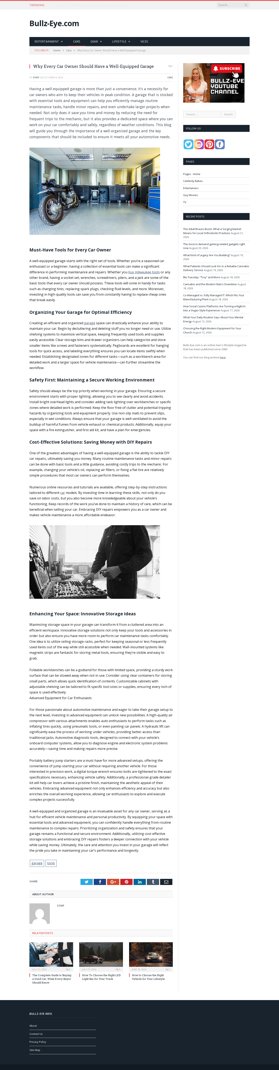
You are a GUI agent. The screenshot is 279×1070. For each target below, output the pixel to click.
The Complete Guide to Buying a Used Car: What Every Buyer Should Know (51, 978)
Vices (144, 41)
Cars (76, 41)
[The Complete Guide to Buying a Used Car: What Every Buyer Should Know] (51, 956)
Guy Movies (190, 195)
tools (51, 863)
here (223, 357)
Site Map (34, 1050)
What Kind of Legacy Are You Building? (206, 255)
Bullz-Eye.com (54, 23)
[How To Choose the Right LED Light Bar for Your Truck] (101, 956)
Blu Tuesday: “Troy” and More (201, 277)
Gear (94, 41)
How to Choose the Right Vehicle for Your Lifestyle (148, 977)
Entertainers (191, 188)
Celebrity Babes (193, 181)
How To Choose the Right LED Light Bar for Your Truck (101, 977)
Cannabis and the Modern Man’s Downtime (210, 284)
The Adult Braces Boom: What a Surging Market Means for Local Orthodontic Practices (212, 231)
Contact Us (36, 1034)
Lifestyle (119, 41)
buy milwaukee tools (144, 272)
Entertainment (47, 41)
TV (184, 202)
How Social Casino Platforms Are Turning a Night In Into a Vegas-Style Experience (214, 308)
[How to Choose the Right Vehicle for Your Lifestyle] (151, 956)
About (33, 1025)
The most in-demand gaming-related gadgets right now (91, 5)
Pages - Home (191, 174)
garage (89, 323)
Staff (36, 77)
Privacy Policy (37, 1042)
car (62, 492)
